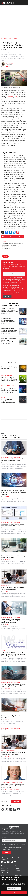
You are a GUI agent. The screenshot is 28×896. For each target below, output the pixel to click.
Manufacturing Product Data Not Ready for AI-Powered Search (13, 588)
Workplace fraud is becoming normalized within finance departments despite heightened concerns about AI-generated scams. (12, 499)
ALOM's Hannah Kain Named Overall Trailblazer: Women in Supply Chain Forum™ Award (12, 785)
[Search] (21, 2)
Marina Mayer (9, 63)
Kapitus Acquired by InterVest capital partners (12, 716)
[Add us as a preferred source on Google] (17, 232)
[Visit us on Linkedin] (10, 809)
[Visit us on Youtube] (18, 809)
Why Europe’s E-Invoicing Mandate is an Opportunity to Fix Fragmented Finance (13, 685)
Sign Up (7, 296)
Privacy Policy (16, 293)
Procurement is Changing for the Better (9, 367)
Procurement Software (8, 750)
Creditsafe (7, 66)
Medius (7, 496)
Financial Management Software (13, 40)
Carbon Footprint (6, 375)
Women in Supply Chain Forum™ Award (11, 782)
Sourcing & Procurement (9, 38)
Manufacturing (5, 585)
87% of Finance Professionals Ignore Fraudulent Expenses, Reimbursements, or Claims (8, 320)
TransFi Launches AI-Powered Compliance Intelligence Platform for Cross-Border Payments (13, 620)
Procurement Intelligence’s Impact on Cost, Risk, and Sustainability (13, 753)
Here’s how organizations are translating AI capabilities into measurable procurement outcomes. (13, 563)
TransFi (7, 624)
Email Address (7, 271)
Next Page (16, 801)
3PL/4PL (3, 650)
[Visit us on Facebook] (2, 809)
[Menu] (25, 2)
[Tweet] (14, 232)
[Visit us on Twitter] (6, 809)
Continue (14, 892)
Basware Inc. (8, 528)
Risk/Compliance (6, 489)
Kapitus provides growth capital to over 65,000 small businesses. (12, 722)
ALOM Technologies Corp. (12, 789)
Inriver (6, 591)
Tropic (6, 463)
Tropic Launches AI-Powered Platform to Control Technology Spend (9, 310)
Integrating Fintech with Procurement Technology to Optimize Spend (9, 390)
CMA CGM (7, 559)
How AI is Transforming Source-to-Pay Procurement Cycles (8, 340)
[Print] (2, 232)
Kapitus (7, 719)
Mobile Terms (6, 293)
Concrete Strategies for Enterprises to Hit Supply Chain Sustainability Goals (9, 379)
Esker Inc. (7, 688)
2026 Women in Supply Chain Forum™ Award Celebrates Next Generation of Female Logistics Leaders (13, 654)
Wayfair (7, 756)
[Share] (6, 232)
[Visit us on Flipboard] (14, 809)
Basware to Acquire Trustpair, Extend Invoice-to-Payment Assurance (9, 330)
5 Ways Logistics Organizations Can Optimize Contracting (8, 400)
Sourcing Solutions (7, 365)
